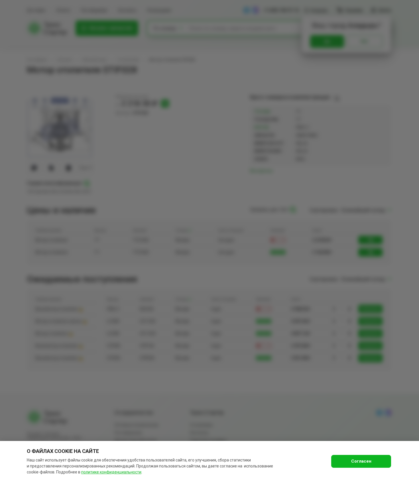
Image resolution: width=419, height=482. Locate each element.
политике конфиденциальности (111, 472)
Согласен (361, 461)
